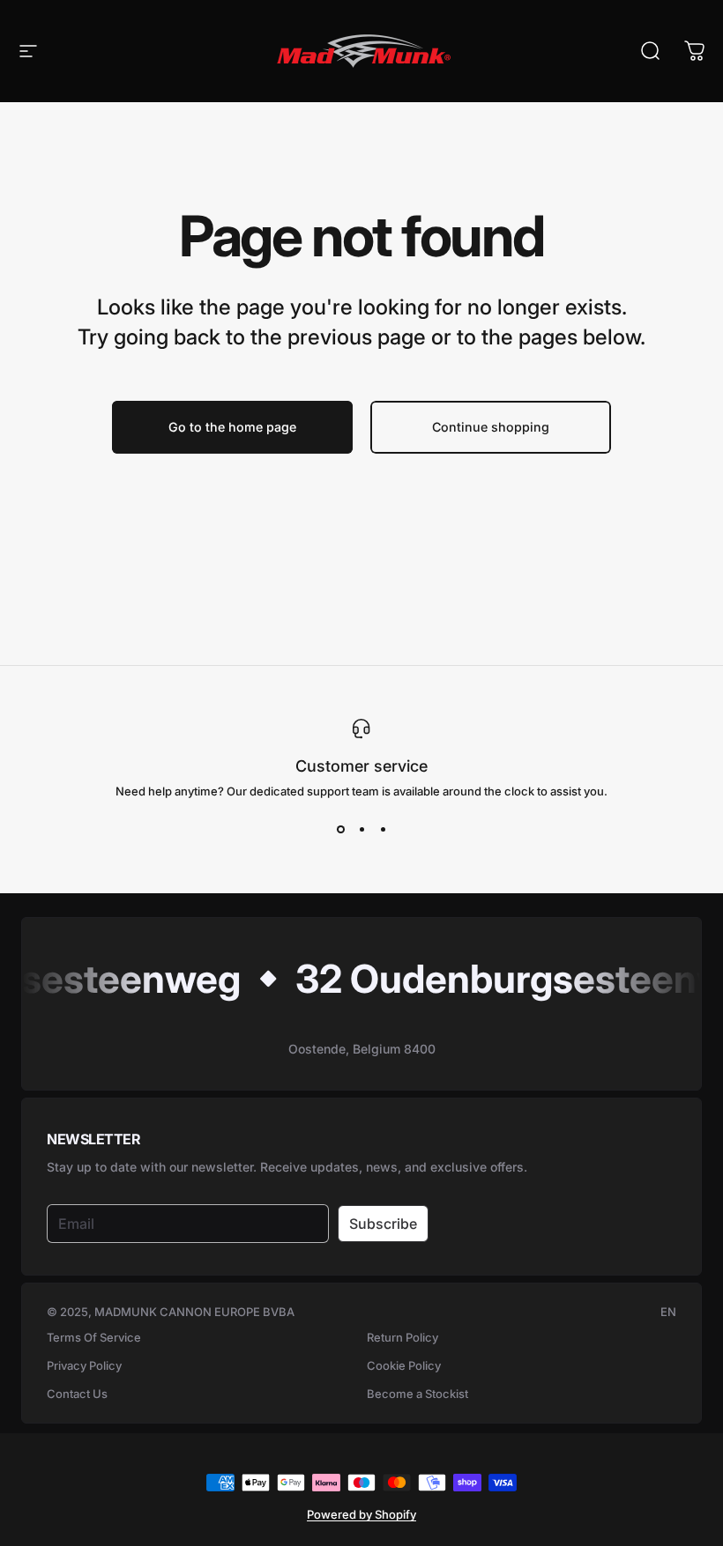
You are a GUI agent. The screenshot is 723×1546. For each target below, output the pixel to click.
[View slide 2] (361, 829)
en (668, 1312)
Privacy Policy (84, 1365)
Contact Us (77, 1394)
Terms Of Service (94, 1337)
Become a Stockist (417, 1394)
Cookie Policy (404, 1365)
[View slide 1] (340, 829)
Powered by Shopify (361, 1514)
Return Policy (402, 1337)
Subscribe (383, 1223)
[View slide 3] (382, 829)
